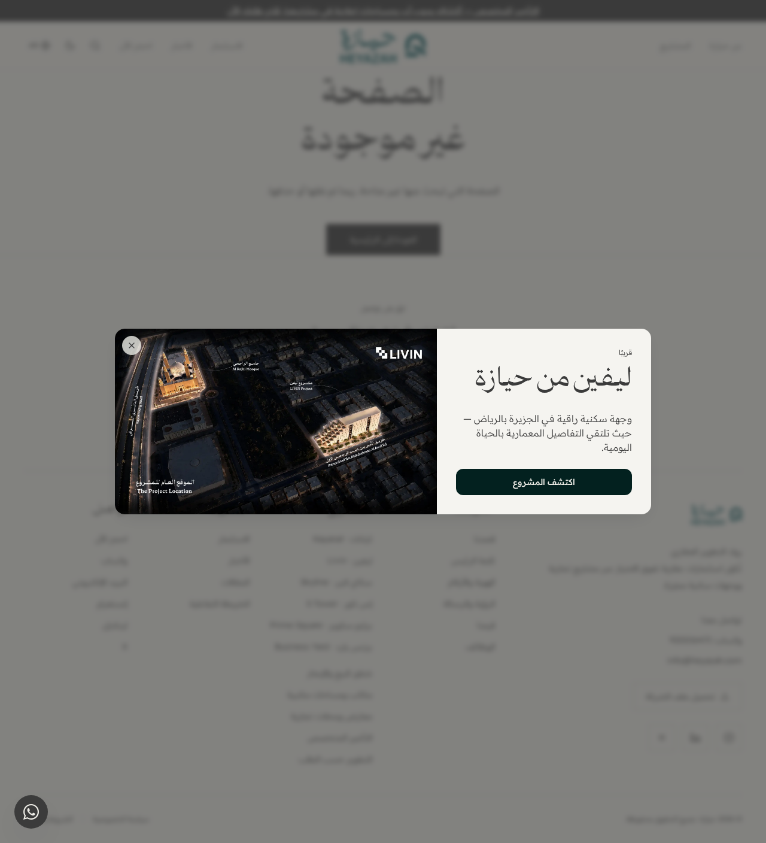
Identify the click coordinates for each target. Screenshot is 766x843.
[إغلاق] (131, 345)
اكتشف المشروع (544, 482)
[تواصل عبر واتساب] (31, 812)
